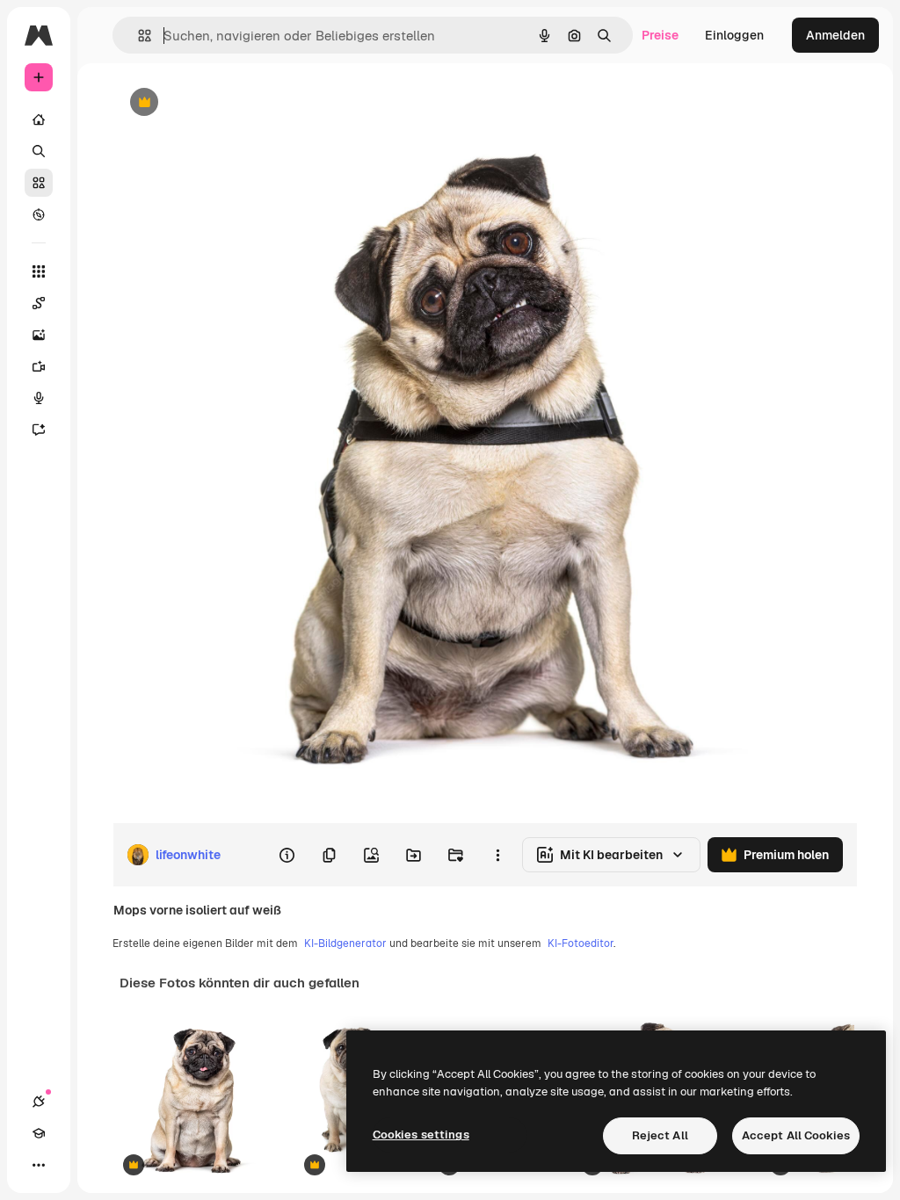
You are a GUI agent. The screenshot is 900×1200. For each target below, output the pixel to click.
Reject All (660, 1135)
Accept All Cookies (796, 1135)
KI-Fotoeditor (580, 943)
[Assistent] (39, 430)
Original (225, 103)
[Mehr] (39, 1165)
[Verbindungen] (39, 1102)
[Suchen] (39, 151)
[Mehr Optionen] (497, 854)
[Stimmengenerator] (39, 398)
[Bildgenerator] (39, 335)
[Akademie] (39, 1133)
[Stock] (39, 183)
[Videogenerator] (39, 366)
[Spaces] (39, 303)
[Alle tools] (39, 271)
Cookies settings (421, 1134)
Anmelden (835, 35)
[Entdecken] (39, 214)
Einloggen (734, 35)
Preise (660, 35)
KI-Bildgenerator (345, 943)
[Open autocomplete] (137, 35)
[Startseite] (39, 119)
